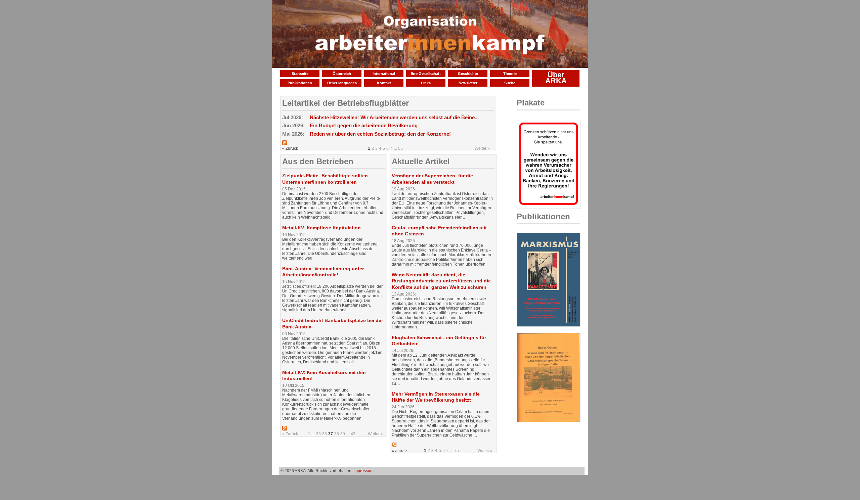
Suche (509, 83)
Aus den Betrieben (317, 161)
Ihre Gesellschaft (426, 74)
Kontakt (384, 83)
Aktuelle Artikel (421, 161)
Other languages (342, 83)
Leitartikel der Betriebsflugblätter (345, 102)
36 (324, 433)
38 (336, 433)
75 (456, 450)
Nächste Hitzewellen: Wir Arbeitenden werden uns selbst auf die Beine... (394, 117)
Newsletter (468, 83)
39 (342, 433)
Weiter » (482, 148)
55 (400, 148)
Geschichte (468, 74)
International (384, 74)
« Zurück (290, 433)
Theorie (510, 74)
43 (353, 433)
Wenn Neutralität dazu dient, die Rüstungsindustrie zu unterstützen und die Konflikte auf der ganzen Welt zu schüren (441, 280)
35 (318, 433)
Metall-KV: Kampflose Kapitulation (321, 227)
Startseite (300, 74)
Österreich (342, 74)
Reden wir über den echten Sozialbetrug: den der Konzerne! (380, 134)
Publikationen (300, 83)
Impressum (363, 470)
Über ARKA (556, 78)
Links (426, 83)
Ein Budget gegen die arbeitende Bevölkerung (364, 125)
